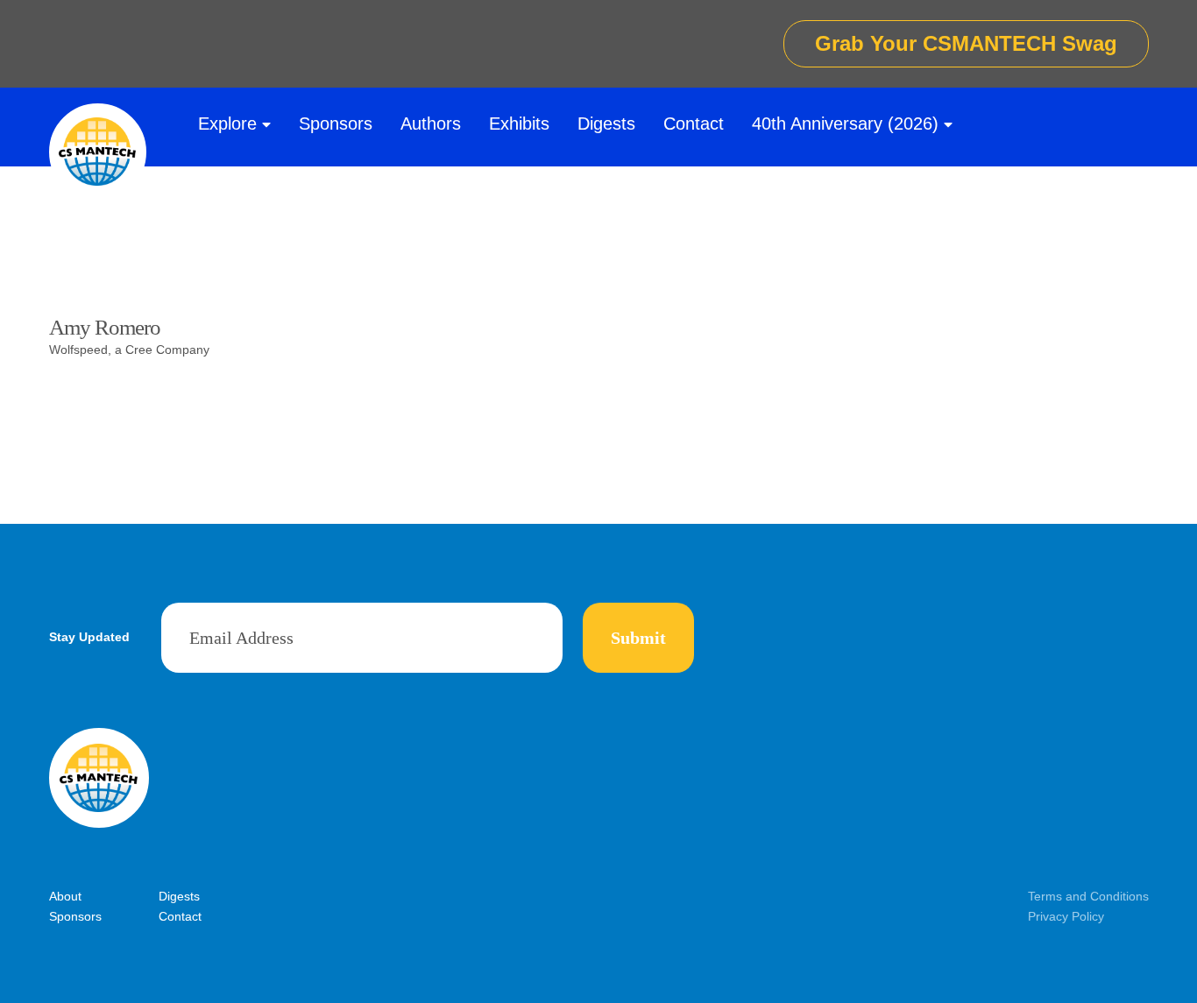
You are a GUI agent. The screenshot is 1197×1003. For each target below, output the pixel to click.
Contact (693, 123)
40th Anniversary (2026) (845, 123)
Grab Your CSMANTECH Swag (966, 43)
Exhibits (519, 123)
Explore (227, 123)
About (65, 896)
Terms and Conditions (1088, 896)
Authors (430, 123)
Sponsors (335, 123)
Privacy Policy (1066, 916)
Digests (606, 123)
